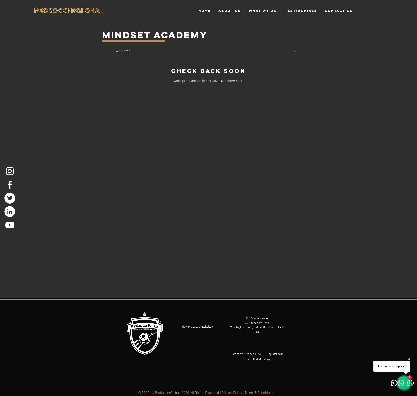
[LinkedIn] (9, 211)
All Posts (123, 50)
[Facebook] (9, 184)
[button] (295, 51)
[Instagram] (9, 171)
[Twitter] (9, 198)
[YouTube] (9, 225)
